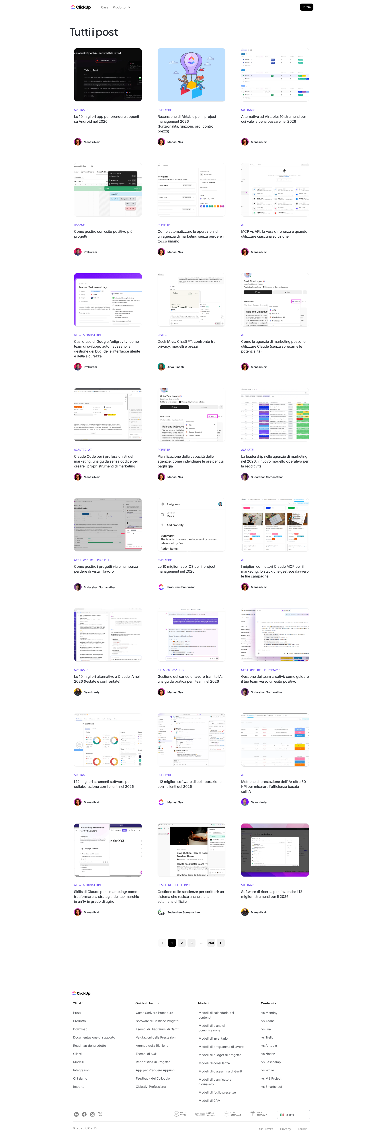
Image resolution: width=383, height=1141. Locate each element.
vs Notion (268, 1054)
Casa (104, 7)
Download (80, 1029)
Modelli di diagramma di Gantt (220, 1071)
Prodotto (79, 1021)
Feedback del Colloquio (153, 1078)
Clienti (77, 1054)
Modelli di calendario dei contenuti (216, 1015)
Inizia (307, 7)
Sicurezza (266, 1129)
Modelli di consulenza (214, 1063)
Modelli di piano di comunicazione (212, 1028)
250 (211, 943)
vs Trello (267, 1037)
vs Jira (266, 1029)
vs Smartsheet (271, 1086)
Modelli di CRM (210, 1100)
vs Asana (268, 1021)
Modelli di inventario (213, 1038)
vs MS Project (271, 1078)
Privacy (285, 1129)
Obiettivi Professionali (151, 1086)
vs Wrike (267, 1070)
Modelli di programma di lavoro (221, 1046)
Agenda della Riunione (152, 1045)
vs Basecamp (271, 1062)
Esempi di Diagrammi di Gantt (157, 1029)
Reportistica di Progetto (153, 1062)
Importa (78, 1086)
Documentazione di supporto (94, 1037)
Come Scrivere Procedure (154, 1013)
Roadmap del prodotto (89, 1045)
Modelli (78, 1062)
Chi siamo (80, 1078)
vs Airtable (269, 1045)
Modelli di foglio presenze (217, 1092)
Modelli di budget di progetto (220, 1055)
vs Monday (269, 1013)
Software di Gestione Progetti (157, 1021)
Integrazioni (81, 1070)
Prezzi (77, 1013)
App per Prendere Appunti (155, 1070)
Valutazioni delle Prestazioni (156, 1037)
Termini (303, 1129)
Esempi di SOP (146, 1054)
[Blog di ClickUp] (81, 7)
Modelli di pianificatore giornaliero (215, 1082)
